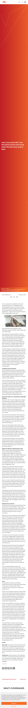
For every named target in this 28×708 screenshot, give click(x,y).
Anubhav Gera (7, 294)
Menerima (14, 703)
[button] (22, 2)
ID (19, 2)
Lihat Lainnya (23, 679)
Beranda (3, 288)
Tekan (7, 288)
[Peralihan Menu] (25, 2)
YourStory (4, 663)
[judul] (12, 706)
